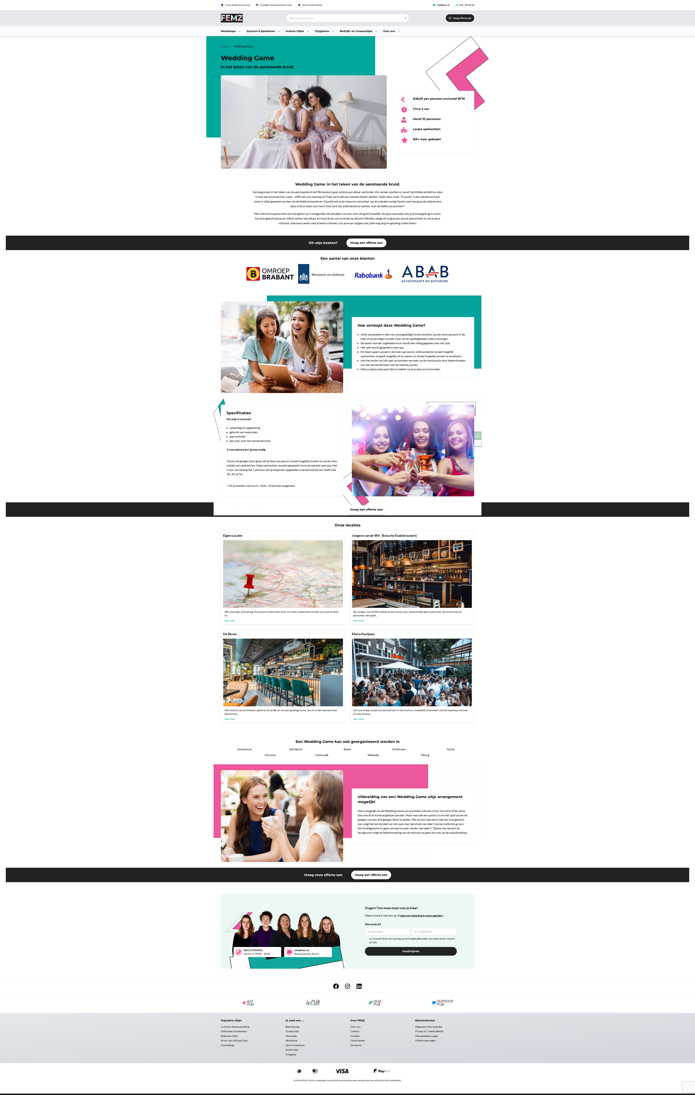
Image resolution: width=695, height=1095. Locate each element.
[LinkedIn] (359, 987)
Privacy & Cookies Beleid (429, 1031)
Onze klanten (357, 1040)
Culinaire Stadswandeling (235, 1026)
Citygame (291, 1054)
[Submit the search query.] (406, 18)
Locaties (355, 1035)
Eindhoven (399, 749)
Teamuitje (291, 1035)
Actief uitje (292, 1049)
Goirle (450, 749)
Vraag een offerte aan (366, 242)
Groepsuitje (292, 1031)
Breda (347, 749)
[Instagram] (347, 987)
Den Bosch (296, 749)
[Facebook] (336, 987)
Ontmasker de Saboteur (234, 1031)
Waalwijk (373, 755)
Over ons (355, 1026)
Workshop (291, 1040)
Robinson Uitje (229, 1035)
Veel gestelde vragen (426, 1035)
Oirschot (270, 755)
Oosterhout (244, 749)
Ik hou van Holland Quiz (234, 1040)
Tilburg (424, 755)
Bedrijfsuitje (293, 1026)
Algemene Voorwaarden (428, 1026)
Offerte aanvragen (425, 1040)
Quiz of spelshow (295, 1045)
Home (224, 46)
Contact (354, 1031)
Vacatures (356, 1045)
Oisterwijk (321, 755)
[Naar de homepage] (249, 18)
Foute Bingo (227, 1045)
